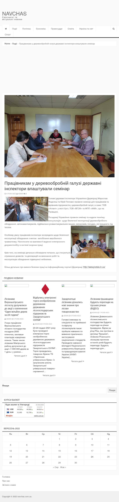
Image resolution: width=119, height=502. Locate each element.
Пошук (5, 385)
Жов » (63, 467)
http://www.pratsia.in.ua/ (94, 266)
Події (14, 28)
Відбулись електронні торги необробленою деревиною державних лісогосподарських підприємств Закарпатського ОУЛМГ (44, 309)
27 (27, 462)
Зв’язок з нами (9, 484)
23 (76, 456)
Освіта (71, 28)
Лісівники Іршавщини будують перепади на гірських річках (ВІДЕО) (101, 303)
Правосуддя (56, 28)
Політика (26, 28)
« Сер (55, 467)
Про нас (6, 480)
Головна (6, 476)
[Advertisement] (59, 69)
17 (92, 450)
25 (108, 456)
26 (10, 462)
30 (76, 462)
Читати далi (20, 355)
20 (27, 456)
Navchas (14, 13)
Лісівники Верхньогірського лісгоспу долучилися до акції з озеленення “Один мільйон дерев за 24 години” (15, 306)
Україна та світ (86, 28)
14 (43, 450)
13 (27, 450)
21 (43, 456)
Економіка (41, 28)
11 (108, 444)
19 (10, 456)
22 (59, 456)
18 (108, 450)
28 (43, 462)
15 (59, 450)
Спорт (8, 34)
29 (59, 462)
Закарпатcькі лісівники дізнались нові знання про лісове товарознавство (72, 305)
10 (92, 444)
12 (10, 450)
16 (76, 450)
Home (7, 43)
